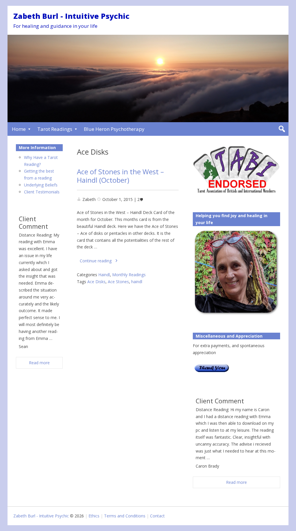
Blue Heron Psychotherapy (114, 129)
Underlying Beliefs (41, 185)
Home (19, 129)
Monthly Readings (129, 274)
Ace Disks (96, 281)
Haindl (104, 274)
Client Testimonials (42, 192)
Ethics (93, 516)
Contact (157, 516)
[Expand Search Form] (281, 129)
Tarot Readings (54, 129)
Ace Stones (118, 281)
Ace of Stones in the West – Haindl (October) (120, 176)
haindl (136, 281)
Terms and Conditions (124, 516)
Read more (236, 482)
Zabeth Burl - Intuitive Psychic (71, 16)
